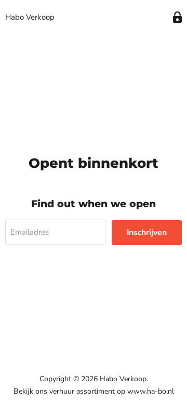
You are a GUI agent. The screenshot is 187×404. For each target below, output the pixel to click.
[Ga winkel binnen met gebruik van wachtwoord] (177, 17)
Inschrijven (147, 232)
